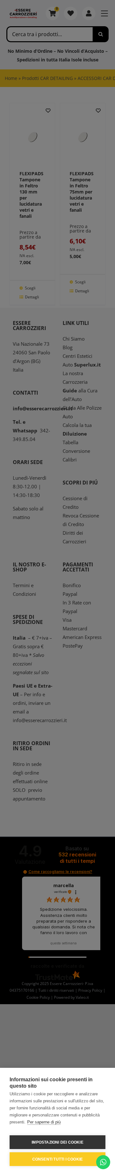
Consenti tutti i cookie (57, 1159)
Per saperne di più (44, 1122)
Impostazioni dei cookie (57, 1142)
